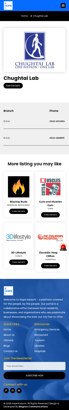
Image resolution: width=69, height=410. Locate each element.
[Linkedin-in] (19, 390)
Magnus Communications (33, 406)
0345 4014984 (57, 121)
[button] (63, 5)
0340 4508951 (57, 138)
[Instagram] (12, 390)
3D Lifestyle (18, 252)
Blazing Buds (18, 201)
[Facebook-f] (6, 390)
